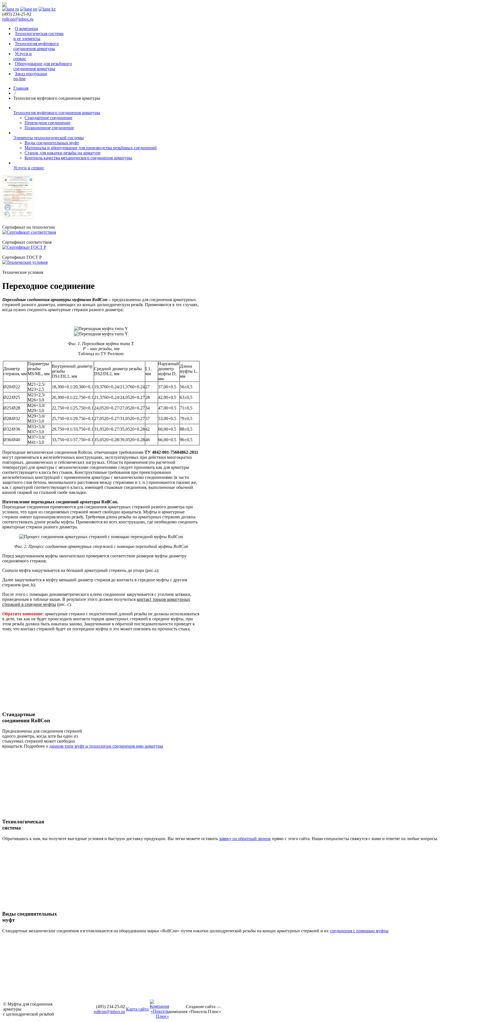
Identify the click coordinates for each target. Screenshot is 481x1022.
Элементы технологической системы (48, 137)
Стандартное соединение (48, 117)
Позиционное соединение (49, 127)
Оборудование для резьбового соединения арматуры (42, 66)
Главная (20, 88)
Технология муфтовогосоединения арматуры (36, 46)
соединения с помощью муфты (359, 930)
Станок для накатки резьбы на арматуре (62, 152)
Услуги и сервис (22, 56)
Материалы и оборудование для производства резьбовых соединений (90, 147)
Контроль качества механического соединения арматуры (78, 157)
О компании (26, 28)
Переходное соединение (47, 122)
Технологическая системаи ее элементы (38, 36)
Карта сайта (137, 1009)
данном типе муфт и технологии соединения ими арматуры (106, 746)
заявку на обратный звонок (245, 838)
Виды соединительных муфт (51, 142)
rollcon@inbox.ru (17, 19)
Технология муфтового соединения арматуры (56, 112)
